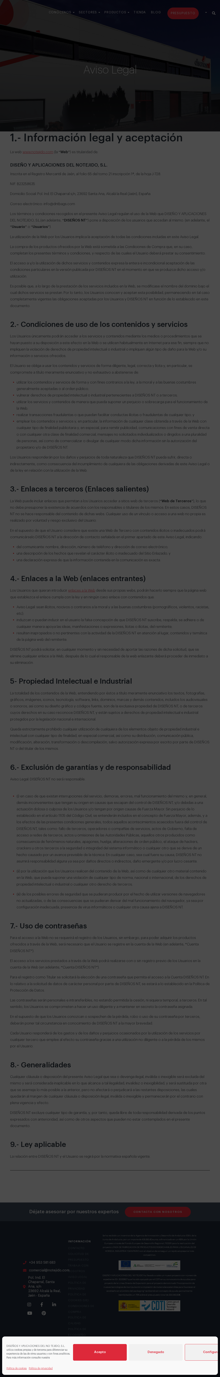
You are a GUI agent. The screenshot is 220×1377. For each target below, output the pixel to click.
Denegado (156, 1352)
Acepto (100, 1352)
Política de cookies (16, 1368)
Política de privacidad (41, 1368)
